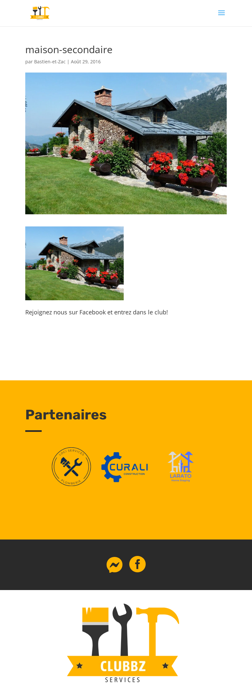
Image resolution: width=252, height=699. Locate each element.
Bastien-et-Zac (50, 61)
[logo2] (180, 484)
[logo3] (71, 484)
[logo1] (126, 484)
